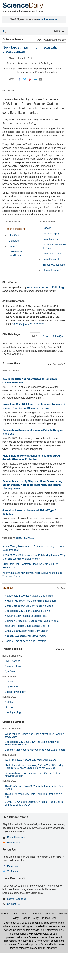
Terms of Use (49, 918)
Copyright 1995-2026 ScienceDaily (23, 922)
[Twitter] (25, 79)
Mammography (51, 233)
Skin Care (14, 235)
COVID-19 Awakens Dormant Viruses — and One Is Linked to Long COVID (34, 803)
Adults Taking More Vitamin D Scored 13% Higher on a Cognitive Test (33, 548)
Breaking (7, 588)
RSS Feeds (13, 842)
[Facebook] (19, 79)
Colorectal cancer (52, 253)
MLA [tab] (34, 336)
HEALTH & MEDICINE (12, 655)
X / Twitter (12, 871)
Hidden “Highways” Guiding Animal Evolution (30, 600)
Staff (24, 913)
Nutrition (9, 702)
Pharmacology (13, 666)
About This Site (9, 913)
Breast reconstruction (54, 264)
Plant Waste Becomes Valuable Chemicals (29, 595)
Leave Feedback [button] (16, 899)
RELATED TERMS (47, 221)
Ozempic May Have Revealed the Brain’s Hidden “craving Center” (32, 774)
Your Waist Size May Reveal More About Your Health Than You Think (32, 574)
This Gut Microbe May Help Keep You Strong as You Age (34, 795)
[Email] (41, 79)
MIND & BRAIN (9, 676)
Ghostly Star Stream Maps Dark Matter (26, 631)
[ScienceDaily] (22, 5)
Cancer (13, 246)
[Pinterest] (30, 79)
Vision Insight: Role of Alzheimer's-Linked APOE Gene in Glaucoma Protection (31, 457)
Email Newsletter (16, 837)
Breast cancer (50, 239)
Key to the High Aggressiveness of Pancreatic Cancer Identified (30, 380)
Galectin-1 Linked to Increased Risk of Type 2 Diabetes (29, 512)
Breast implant (51, 259)
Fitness (9, 707)
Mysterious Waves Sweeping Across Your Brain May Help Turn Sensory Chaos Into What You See (34, 766)
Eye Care (10, 671)
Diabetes (14, 240)
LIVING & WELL (9, 696)
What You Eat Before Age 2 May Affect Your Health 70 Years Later (35, 735)
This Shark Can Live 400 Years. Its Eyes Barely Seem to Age (35, 787)
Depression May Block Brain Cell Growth (28, 610)
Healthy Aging (13, 712)
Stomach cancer (52, 270)
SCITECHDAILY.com (25, 538)
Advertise (50, 913)
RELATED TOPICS (13, 221)
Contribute (36, 913)
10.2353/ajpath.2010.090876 (28, 324)
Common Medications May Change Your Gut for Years (35, 749)
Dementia (10, 681)
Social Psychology (15, 691)
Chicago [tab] (58, 336)
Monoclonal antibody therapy (54, 246)
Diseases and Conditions (16, 253)
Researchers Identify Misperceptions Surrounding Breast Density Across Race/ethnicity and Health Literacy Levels (32, 484)
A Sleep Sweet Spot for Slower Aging (26, 636)
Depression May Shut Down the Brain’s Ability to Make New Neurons (32, 743)
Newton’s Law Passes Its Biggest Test (26, 616)
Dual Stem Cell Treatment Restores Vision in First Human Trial (30, 565)
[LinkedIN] (35, 79)
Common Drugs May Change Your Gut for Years (32, 621)
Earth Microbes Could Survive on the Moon (29, 605)
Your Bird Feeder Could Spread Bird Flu (27, 625)
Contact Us (13, 904)
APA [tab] (45, 336)
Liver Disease (12, 661)
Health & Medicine (15, 228)
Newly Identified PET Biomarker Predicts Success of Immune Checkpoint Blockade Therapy (33, 406)
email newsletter (48, 19)
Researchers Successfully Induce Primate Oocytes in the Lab (32, 431)
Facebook (12, 866)
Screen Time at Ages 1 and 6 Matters (25, 641)
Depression (11, 686)
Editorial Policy (30, 918)
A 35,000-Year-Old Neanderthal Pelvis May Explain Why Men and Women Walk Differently (33, 556)
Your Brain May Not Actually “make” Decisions (30, 760)
